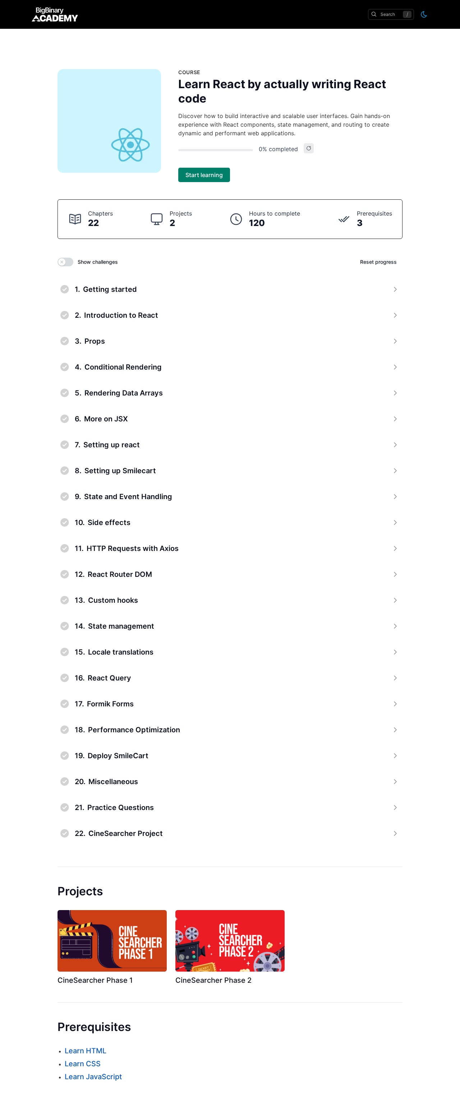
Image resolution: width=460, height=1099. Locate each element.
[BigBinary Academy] (55, 14)
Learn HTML (85, 1050)
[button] (230, 289)
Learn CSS (83, 1063)
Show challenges (98, 261)
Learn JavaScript (93, 1076)
